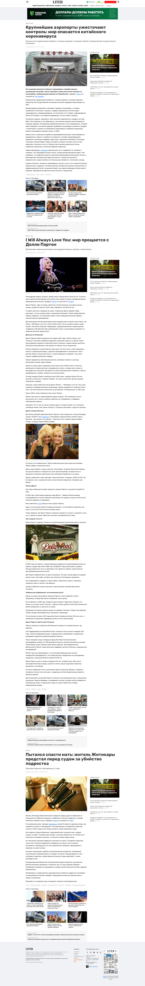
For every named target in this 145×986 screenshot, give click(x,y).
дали (39, 503)
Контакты (76, 958)
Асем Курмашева (30, 46)
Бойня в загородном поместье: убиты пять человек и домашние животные (104, 68)
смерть (38, 689)
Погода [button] (109, 5)
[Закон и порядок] (91, 2)
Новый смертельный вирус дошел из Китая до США (43, 225)
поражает (44, 150)
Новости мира (50, 5)
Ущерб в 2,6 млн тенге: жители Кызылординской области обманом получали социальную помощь (56, 934)
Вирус (42, 174)
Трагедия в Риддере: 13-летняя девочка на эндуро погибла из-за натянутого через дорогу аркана (104, 94)
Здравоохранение (30, 174)
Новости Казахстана (39, 5)
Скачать (105, 976)
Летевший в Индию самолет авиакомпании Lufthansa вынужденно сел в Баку (50, 744)
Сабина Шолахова (30, 252)
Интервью (58, 5)
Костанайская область (35, 885)
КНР (38, 174)
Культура (75, 5)
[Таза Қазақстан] (100, 2)
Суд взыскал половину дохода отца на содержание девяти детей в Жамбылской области (54, 939)
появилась (45, 417)
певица (28, 689)
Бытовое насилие (53, 885)
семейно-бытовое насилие (78, 885)
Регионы (80, 5)
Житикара (68, 885)
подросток (61, 885)
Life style (64, 5)
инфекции (48, 174)
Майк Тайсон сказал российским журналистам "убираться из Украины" (48, 230)
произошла (53, 824)
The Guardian (39, 96)
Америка (44, 689)
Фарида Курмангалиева (32, 771)
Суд (27, 885)
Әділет (86, 5)
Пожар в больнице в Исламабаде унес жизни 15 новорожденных (47, 740)
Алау (71, 820)
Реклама (76, 953)
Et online (71, 301)
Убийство (44, 885)
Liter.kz (78, 94)
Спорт (69, 5)
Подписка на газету (110, 2)
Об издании (77, 951)
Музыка (33, 689)
